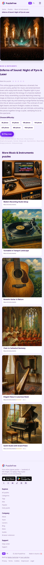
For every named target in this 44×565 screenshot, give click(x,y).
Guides (4, 532)
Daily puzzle (6, 508)
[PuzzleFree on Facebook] (26, 483)
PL (34, 3)
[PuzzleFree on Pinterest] (21, 483)
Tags (3, 499)
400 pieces (16, 128)
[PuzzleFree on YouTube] (12, 483)
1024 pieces (28, 128)
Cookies (17, 561)
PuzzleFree (11, 3)
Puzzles (10, 9)
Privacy (4, 561)
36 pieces (5, 123)
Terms (10, 561)
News (4, 529)
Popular (4, 505)
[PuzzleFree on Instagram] (8, 483)
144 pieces (38, 123)
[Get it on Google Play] (24, 478)
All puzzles (5, 492)
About (4, 517)
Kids (3, 502)
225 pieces (5, 128)
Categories (5, 496)
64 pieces (15, 123)
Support (4, 547)
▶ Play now (7, 134)
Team (4, 520)
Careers (4, 523)
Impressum (25, 561)
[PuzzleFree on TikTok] (17, 483)
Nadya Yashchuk (13, 557)
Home (4, 9)
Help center (6, 544)
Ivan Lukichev (24, 557)
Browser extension (8, 535)
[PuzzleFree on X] (4, 483)
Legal (32, 561)
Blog (3, 526)
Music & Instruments (21, 9)
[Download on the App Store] (9, 478)
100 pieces (26, 123)
